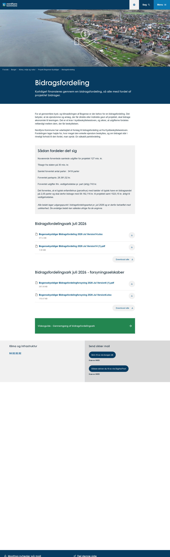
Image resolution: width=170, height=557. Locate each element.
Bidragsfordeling (68, 70)
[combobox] (134, 4)
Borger (14, 70)
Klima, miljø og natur (27, 70)
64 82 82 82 (15, 353)
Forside (5, 70)
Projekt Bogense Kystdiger (48, 70)
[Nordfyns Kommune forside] (10, 4)
